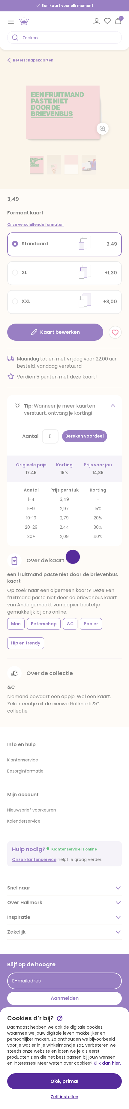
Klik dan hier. (107, 1063)
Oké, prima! (64, 1081)
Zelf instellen (64, 1096)
